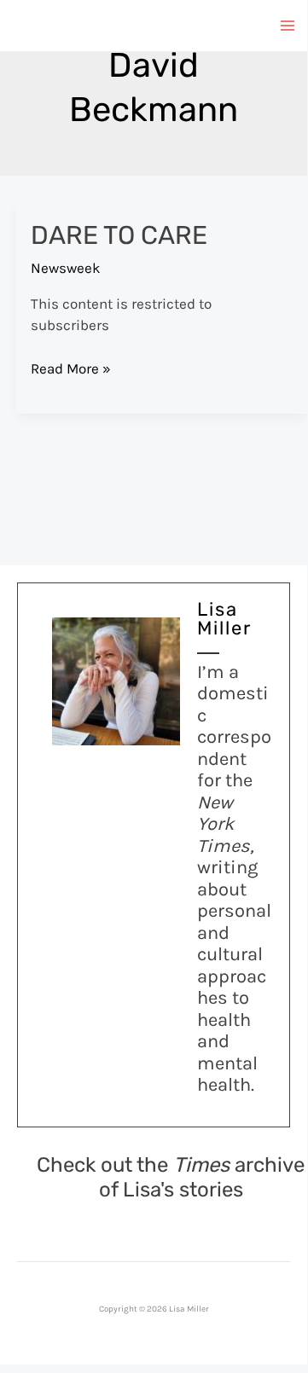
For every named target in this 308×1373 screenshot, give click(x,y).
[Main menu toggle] (288, 25)
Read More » (71, 369)
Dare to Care (119, 235)
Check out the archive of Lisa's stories (171, 1177)
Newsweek (66, 267)
